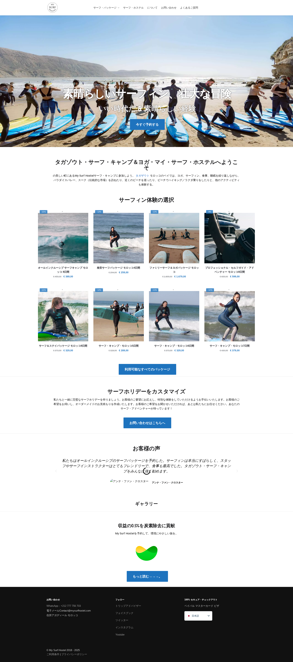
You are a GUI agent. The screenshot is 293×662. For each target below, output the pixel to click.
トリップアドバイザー (128, 605)
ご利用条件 (53, 654)
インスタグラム (124, 627)
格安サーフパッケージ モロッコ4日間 (118, 267)
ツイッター (121, 620)
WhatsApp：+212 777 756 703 (64, 605)
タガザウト (142, 176)
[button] (56, 471)
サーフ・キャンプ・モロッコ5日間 (119, 345)
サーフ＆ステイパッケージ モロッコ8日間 (63, 345)
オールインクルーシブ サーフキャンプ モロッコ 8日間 (63, 269)
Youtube (120, 634)
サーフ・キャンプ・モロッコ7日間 (230, 345)
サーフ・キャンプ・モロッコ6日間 (174, 345)
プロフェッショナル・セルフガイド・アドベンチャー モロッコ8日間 (229, 269)
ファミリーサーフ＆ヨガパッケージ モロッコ (174, 269)
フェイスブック (124, 613)
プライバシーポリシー (74, 654)
